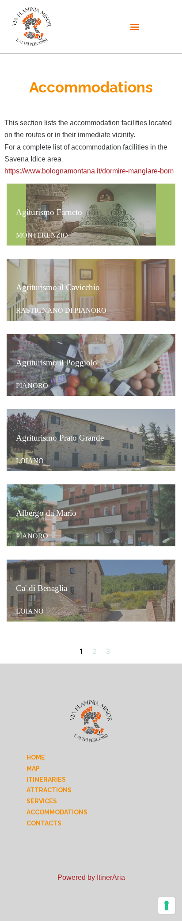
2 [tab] (94, 651)
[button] (134, 26)
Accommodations (57, 812)
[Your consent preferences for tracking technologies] (166, 905)
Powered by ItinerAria (91, 877)
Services (42, 801)
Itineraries (46, 779)
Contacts (44, 823)
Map (33, 768)
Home (36, 757)
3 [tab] (108, 651)
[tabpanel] (91, 402)
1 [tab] (81, 651)
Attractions (49, 790)
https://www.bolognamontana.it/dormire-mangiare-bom (89, 171)
